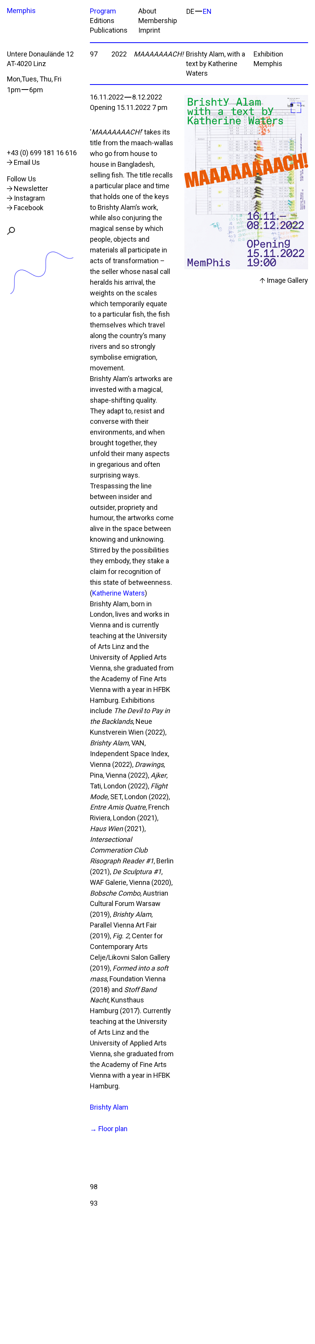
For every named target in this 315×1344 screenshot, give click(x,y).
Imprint (149, 30)
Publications (109, 30)
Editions (102, 21)
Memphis (21, 11)
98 (94, 1187)
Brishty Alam (109, 1107)
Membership (157, 21)
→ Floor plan (109, 1129)
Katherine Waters (118, 593)
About (147, 11)
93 (94, 1203)
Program (103, 11)
